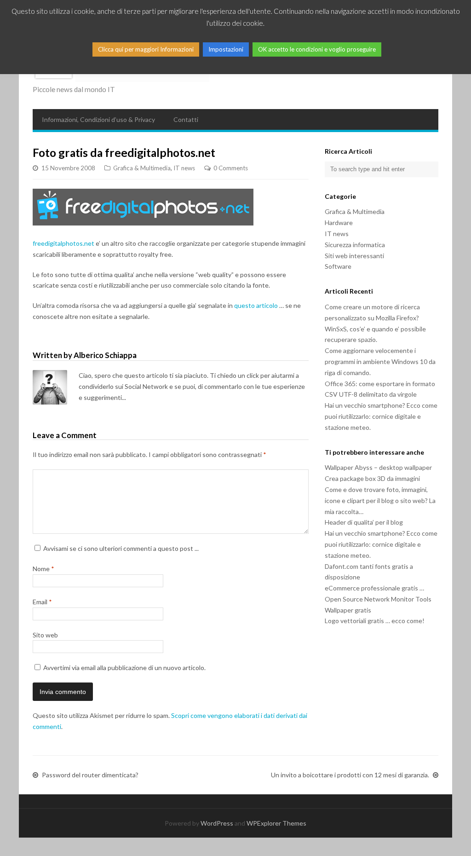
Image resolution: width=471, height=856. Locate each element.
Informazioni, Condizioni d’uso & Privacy (98, 119)
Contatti (185, 119)
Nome (43, 569)
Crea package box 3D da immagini (372, 478)
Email (42, 602)
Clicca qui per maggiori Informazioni (146, 49)
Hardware (339, 222)
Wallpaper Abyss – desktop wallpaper (378, 467)
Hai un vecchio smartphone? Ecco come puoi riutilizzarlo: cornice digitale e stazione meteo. (381, 416)
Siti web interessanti (354, 256)
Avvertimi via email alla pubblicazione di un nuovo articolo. (124, 667)
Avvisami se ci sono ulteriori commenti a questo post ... (121, 548)
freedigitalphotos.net (63, 243)
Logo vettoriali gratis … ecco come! (375, 621)
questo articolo (256, 305)
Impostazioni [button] (225, 49)
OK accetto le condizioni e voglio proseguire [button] (317, 49)
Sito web (45, 635)
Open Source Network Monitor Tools (378, 599)
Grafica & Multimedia (142, 168)
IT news (184, 168)
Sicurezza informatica (355, 245)
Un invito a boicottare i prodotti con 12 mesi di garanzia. (350, 775)
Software (338, 266)
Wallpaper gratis (348, 610)
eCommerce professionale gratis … (374, 588)
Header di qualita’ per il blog (364, 522)
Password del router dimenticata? (90, 775)
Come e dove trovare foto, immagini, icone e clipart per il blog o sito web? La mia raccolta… (380, 500)
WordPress (217, 823)
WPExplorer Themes (276, 823)
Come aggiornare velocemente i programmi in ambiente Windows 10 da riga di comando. (380, 361)
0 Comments (230, 168)
